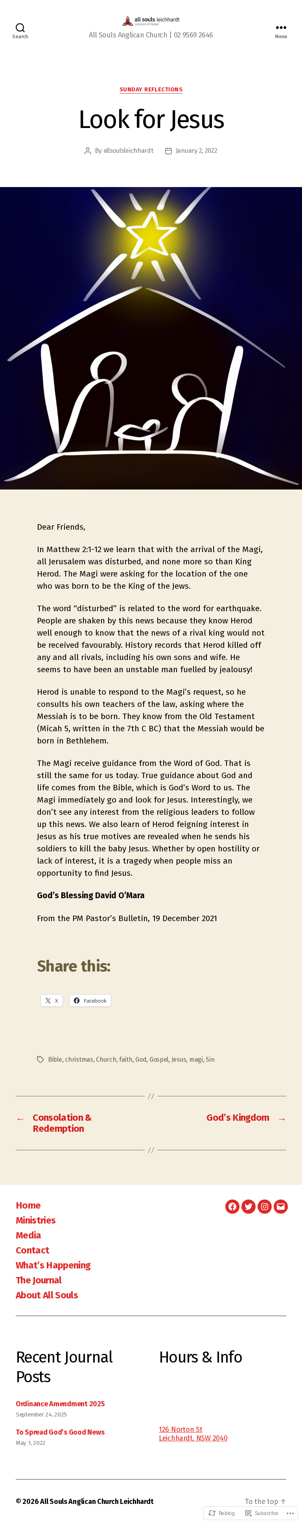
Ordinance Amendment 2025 (60, 1404)
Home (28, 1205)
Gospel (158, 1059)
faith (126, 1059)
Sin (210, 1059)
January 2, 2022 (196, 150)
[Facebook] (232, 1207)
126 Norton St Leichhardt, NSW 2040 (193, 1433)
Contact (32, 1250)
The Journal (39, 1280)
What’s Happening (53, 1265)
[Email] (281, 1207)
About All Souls (47, 1295)
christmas (79, 1059)
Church (106, 1059)
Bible (55, 1059)
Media (28, 1235)
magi (196, 1059)
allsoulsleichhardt (128, 150)
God (140, 1059)
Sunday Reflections (151, 89)
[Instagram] (265, 1207)
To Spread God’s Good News (60, 1432)
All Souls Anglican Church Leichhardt (96, 1501)
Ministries (35, 1220)
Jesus (178, 1059)
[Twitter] (248, 1207)
